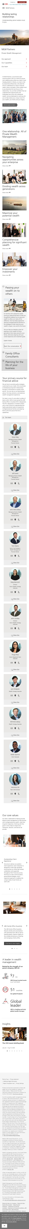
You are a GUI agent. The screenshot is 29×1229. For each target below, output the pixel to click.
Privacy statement (14, 1079)
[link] (13, 345)
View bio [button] (18, 454)
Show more (6, 166)
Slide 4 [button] (17, 889)
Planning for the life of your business (14, 365)
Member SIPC (10, 1158)
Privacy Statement (17, 1218)
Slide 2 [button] (12, 889)
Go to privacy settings (11, 1221)
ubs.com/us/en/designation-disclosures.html (15, 1200)
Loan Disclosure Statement (14, 1211)
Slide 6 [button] (19, 1051)
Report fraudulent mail (8, 1083)
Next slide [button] (24, 1036)
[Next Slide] (27, 863)
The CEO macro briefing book (13, 1043)
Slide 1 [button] (9, 889)
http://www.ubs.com (18, 1094)
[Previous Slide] (2, 863)
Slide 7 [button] (22, 1051)
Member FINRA (17, 1158)
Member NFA (10, 1169)
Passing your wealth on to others (12, 290)
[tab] (9, 889)
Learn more (8, 340)
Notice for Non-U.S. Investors (9, 1203)
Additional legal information (10, 1081)
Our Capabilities (7, 63)
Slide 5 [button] (19, 889)
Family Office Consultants (12, 355)
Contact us (12, 2)
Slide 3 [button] (14, 889)
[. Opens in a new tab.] (5, 4)
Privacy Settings (20, 1083)
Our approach (6, 59)
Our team (5, 66)
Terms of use (5, 1079)
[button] (11, 446)
